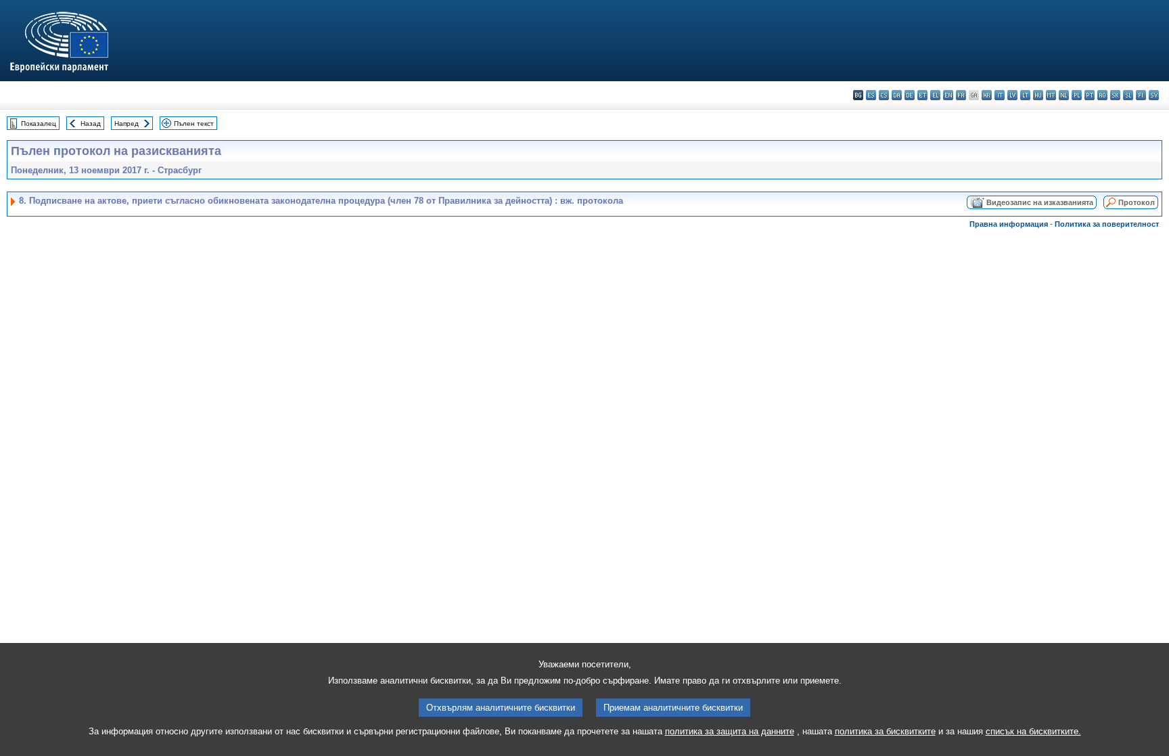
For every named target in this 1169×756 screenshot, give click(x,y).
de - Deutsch (909, 95)
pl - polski (1077, 95)
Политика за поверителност (1107, 224)
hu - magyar (1038, 95)
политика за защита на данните (729, 731)
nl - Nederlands (1064, 95)
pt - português (1089, 95)
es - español (871, 95)
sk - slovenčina (1115, 95)
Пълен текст (194, 123)
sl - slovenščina (1128, 95)
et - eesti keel (922, 95)
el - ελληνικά (935, 95)
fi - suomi (1141, 95)
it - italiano (999, 95)
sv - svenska (1154, 95)
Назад (91, 123)
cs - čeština (884, 95)
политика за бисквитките (885, 731)
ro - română (1102, 95)
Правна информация (1008, 224)
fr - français (961, 95)
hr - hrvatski (987, 95)
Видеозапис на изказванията (1039, 202)
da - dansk (897, 95)
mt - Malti (1051, 95)
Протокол (1136, 202)
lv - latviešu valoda (1012, 95)
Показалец (38, 123)
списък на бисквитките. (1033, 731)
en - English (948, 95)
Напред (126, 123)
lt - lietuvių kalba (1025, 95)
